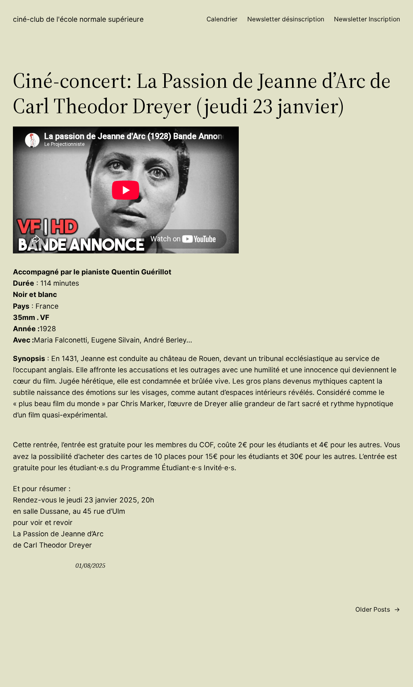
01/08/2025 (90, 565)
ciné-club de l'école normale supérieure (78, 19)
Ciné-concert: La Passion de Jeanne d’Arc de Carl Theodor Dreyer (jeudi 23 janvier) (202, 93)
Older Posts (377, 609)
